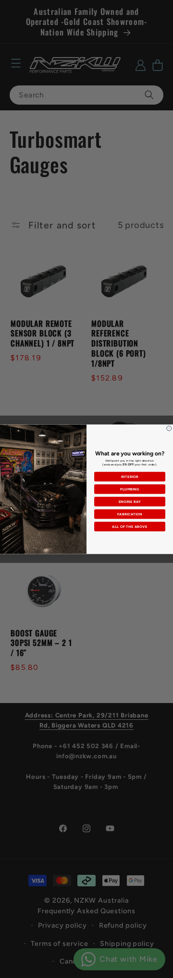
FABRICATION (129, 514)
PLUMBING (129, 489)
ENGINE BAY (130, 501)
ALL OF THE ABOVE (129, 526)
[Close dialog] (169, 428)
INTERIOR (130, 476)
